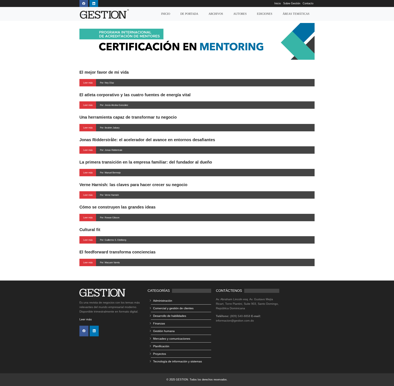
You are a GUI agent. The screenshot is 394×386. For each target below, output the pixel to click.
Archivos (215, 13)
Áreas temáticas (296, 13)
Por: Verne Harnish (109, 195)
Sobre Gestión (291, 3)
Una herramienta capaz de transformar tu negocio (128, 117)
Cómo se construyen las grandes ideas (117, 207)
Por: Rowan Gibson (109, 217)
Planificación (161, 346)
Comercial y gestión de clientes (173, 308)
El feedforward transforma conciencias (117, 252)
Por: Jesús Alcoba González (114, 105)
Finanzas (159, 323)
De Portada (189, 13)
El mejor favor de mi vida (104, 72)
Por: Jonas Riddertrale (111, 150)
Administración (162, 300)
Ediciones (264, 13)
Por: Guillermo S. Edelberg (113, 240)
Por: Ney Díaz (107, 82)
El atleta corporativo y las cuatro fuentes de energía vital (135, 95)
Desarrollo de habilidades (169, 315)
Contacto (308, 3)
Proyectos (159, 353)
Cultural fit (89, 229)
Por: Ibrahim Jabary (110, 127)
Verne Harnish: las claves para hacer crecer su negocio (133, 184)
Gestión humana (164, 331)
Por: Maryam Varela (110, 262)
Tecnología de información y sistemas (177, 361)
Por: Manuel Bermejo (110, 172)
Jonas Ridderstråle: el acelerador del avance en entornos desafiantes (147, 139)
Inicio (277, 3)
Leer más (88, 82)
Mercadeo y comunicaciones (171, 338)
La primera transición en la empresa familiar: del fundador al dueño (145, 162)
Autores (240, 13)
